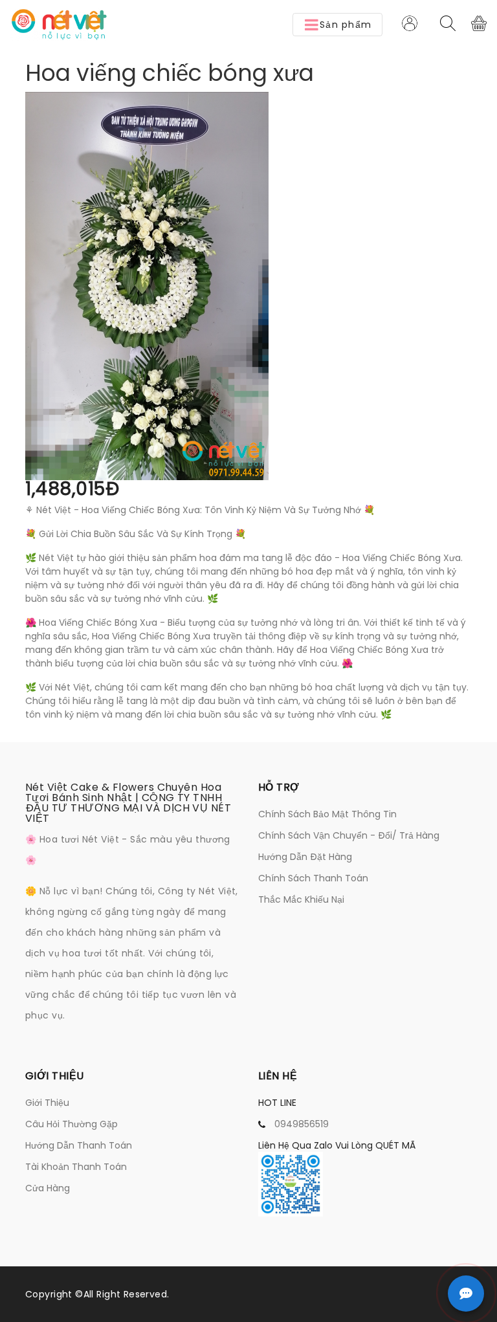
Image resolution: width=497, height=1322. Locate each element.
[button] (337, 24)
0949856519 (301, 1124)
